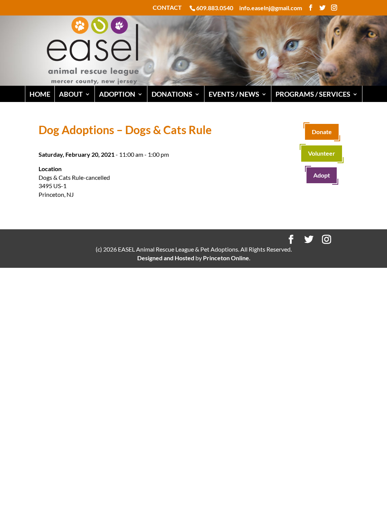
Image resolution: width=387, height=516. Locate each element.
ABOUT (71, 94)
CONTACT (167, 8)
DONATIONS (172, 94)
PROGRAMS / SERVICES (313, 94)
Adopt (321, 175)
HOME (39, 94)
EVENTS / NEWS (234, 94)
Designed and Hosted (165, 257)
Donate (322, 131)
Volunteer (321, 153)
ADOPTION (117, 94)
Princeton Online (226, 257)
